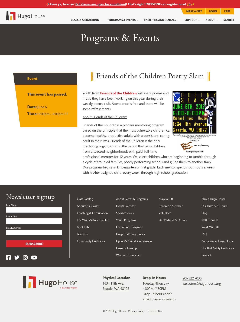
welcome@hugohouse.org (202, 283)
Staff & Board (210, 220)
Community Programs (129, 227)
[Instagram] (25, 258)
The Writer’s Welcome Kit (92, 220)
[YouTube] (34, 258)
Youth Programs (126, 220)
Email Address (13, 227)
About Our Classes (88, 206)
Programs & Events (122, 20)
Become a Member (171, 206)
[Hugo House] (50, 282)
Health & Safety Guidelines (218, 248)
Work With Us (210, 227)
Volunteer (165, 213)
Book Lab (83, 227)
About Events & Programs (132, 199)
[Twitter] (17, 258)
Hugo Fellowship (126, 248)
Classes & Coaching (85, 20)
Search (228, 20)
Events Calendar (125, 206)
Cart (227, 11)
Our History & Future (214, 206)
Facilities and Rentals (160, 20)
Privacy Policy (136, 311)
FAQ (204, 234)
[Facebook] (8, 258)
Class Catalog (85, 199)
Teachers (82, 234)
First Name (11, 205)
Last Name (11, 216)
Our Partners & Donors (173, 220)
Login (213, 11)
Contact (206, 255)
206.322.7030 (192, 278)
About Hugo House (213, 199)
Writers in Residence (128, 255)
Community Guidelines (91, 241)
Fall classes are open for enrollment (100, 4)
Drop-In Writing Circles (130, 234)
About (210, 20)
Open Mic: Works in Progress (134, 241)
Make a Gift (194, 11)
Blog (204, 213)
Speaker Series (125, 213)
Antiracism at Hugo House (218, 241)
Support (191, 20)
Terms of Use (155, 311)
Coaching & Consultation (92, 213)
